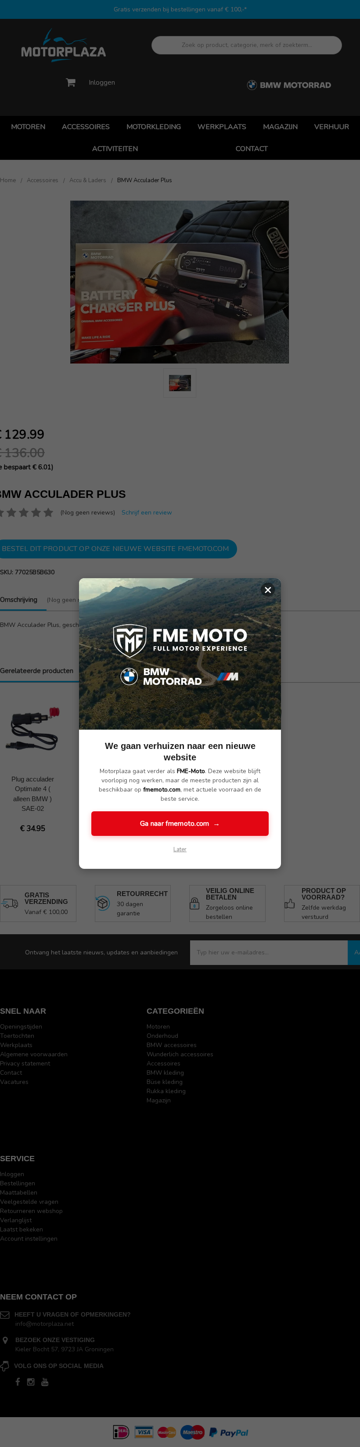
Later (180, 849)
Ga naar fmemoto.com (180, 823)
